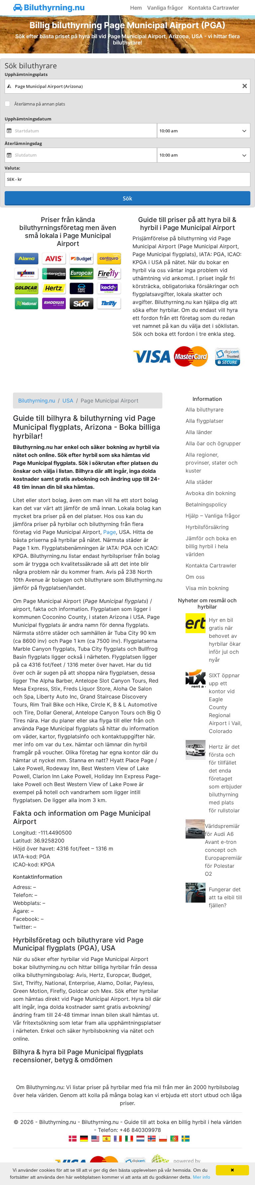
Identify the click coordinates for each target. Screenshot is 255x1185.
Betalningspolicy (206, 504)
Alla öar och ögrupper (213, 443)
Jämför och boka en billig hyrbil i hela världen (211, 546)
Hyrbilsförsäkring (207, 527)
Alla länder (199, 432)
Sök (127, 198)
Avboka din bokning (211, 493)
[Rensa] (244, 86)
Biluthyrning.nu (53, 7)
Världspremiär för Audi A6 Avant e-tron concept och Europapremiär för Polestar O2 (223, 850)
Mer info (201, 1177)
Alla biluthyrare (204, 409)
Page (109, 532)
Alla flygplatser (204, 420)
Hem (136, 7)
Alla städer (199, 482)
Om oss (195, 576)
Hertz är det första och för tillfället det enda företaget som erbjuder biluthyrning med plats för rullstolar (225, 778)
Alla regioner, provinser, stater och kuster (211, 462)
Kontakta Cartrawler (213, 7)
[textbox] (127, 86)
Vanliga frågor (165, 7)
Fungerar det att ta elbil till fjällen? (225, 897)
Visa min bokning (207, 588)
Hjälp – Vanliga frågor (213, 515)
